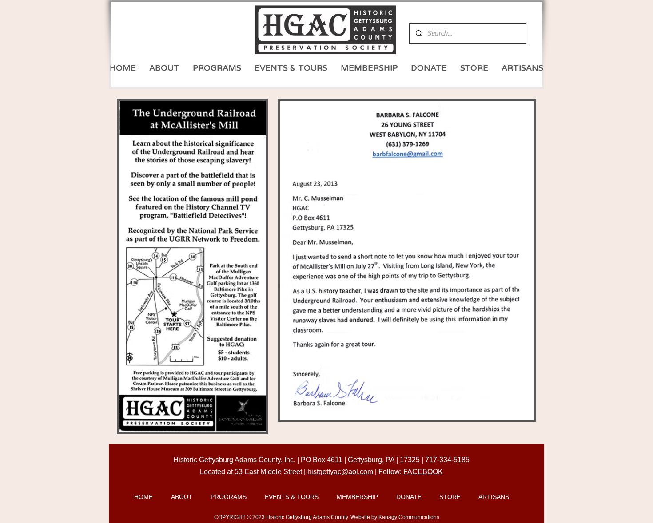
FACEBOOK (423, 471)
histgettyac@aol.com (340, 471)
